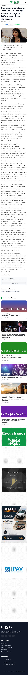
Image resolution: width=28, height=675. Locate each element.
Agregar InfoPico (15, 283)
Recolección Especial (6, 647)
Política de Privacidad (20, 671)
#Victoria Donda (16, 291)
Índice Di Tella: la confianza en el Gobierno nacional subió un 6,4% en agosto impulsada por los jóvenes (13, 336)
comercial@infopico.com (10, 664)
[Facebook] (2, 636)
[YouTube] (13, 636)
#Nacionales (8, 291)
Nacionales (4, 5)
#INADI (3, 291)
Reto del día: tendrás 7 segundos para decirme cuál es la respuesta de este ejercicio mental (12, 357)
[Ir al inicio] (14, 2)
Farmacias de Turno (6, 652)
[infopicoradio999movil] (14, 437)
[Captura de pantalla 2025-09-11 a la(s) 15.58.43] (14, 480)
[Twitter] (9, 636)
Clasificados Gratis (6, 645)
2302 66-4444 (7, 659)
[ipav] (14, 569)
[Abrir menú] (2, 2)
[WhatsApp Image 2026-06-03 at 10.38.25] (14, 524)
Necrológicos (4, 649)
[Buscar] (26, 2)
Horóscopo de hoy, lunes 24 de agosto (12, 377)
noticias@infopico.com (9, 662)
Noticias (3, 643)
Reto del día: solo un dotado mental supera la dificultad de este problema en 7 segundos (13, 421)
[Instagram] (6, 636)
